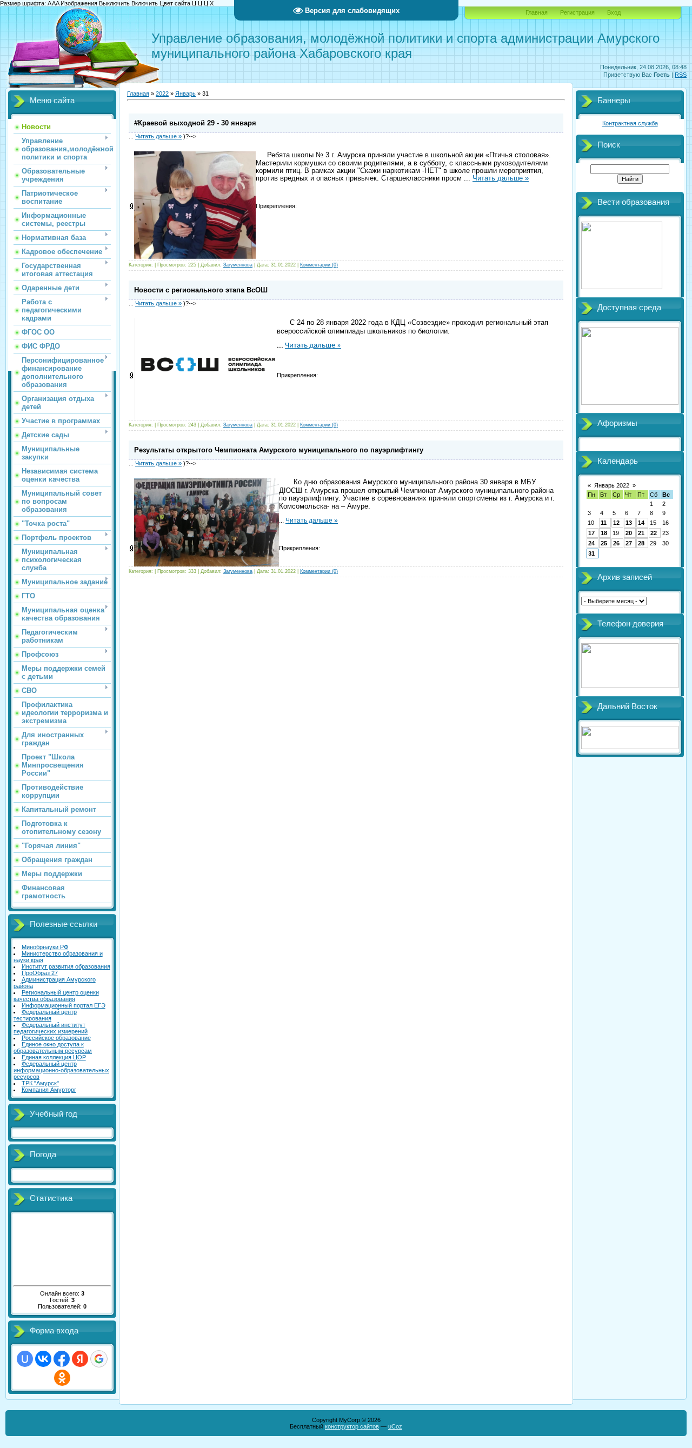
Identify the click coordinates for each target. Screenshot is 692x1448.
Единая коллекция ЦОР (54, 1057)
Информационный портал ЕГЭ (63, 1005)
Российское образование (56, 1038)
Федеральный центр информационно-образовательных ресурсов (61, 1070)
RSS (681, 74)
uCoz (395, 1426)
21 (641, 533)
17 (591, 533)
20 (629, 533)
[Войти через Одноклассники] (62, 1378)
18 (604, 533)
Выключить (114, 3)
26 (616, 543)
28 (641, 543)
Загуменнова (237, 265)
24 (591, 543)
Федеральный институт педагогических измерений (51, 1028)
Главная (536, 12)
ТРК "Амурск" (40, 1083)
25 (604, 543)
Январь (185, 93)
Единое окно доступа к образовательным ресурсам (53, 1047)
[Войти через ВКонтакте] (43, 1359)
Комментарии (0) (319, 265)
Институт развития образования (66, 966)
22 (653, 533)
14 (641, 522)
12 (616, 522)
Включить (144, 3)
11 (604, 522)
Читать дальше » (158, 136)
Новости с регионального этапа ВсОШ (201, 290)
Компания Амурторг (49, 1089)
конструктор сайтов (352, 1426)
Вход (614, 12)
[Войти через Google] (99, 1358)
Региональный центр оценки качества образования (56, 995)
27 (629, 543)
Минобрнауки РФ (45, 947)
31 (591, 553)
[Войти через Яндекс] (80, 1359)
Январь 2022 (611, 485)
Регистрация (577, 12)
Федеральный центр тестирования (45, 1015)
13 (629, 522)
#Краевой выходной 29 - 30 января (195, 123)
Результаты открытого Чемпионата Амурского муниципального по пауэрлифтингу (278, 450)
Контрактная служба (630, 123)
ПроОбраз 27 (40, 973)
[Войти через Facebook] (62, 1359)
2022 (162, 93)
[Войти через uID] (25, 1359)
